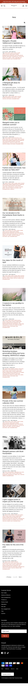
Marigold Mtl (12, 55)
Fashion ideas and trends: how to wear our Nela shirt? (13, 169)
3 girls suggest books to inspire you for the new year (12, 500)
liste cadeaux (20, 514)
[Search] (5, 6)
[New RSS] (25, 22)
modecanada (8, 56)
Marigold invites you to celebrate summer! (10, 123)
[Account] (23, 6)
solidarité (4, 475)
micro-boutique (21, 372)
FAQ (2, 611)
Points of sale (4, 602)
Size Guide (4, 592)
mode (16, 55)
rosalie (13, 57)
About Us (12, 668)
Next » (20, 577)
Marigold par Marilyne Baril (9, 677)
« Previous (8, 577)
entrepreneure (5, 369)
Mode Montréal (20, 55)
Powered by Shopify (18, 677)
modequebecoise (15, 56)
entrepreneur (21, 368)
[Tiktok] (8, 653)
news (19, 142)
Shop (2, 668)
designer (9, 137)
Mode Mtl (4, 56)
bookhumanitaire (11, 472)
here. (22, 1)
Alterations (3, 604)
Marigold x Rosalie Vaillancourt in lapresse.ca (12, 42)
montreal (20, 56)
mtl (22, 56)
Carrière (3, 613)
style (12, 58)
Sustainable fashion (16, 58)
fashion (9, 52)
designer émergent (14, 561)
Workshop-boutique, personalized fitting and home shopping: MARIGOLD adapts (13, 353)
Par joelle (21, 519)
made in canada (17, 52)
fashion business (17, 320)
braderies (12, 368)
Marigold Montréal (5, 55)
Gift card (3, 606)
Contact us (4, 599)
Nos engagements (5, 609)
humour (12, 52)
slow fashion (9, 98)
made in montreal (17, 96)
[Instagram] (5, 653)
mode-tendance (14, 97)
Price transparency (5, 597)
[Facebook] (2, 653)
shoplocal (8, 58)
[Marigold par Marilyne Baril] (14, 6)
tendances (12, 189)
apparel (6, 183)
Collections (7, 668)
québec (9, 57)
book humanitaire (8, 230)
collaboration (16, 472)
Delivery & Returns (5, 595)
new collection (13, 519)
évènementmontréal (15, 137)
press (7, 57)
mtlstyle (3, 57)
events (20, 137)
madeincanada (5, 140)
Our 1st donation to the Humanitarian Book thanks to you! (13, 215)
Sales (17, 668)
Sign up (5, 635)
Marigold (4, 97)
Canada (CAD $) (6, 674)
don (12, 230)
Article (6, 52)
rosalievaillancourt (18, 57)
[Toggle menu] (1, 6)
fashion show (8, 139)
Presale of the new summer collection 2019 (12, 402)
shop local (4, 58)
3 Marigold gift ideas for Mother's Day (11, 84)
